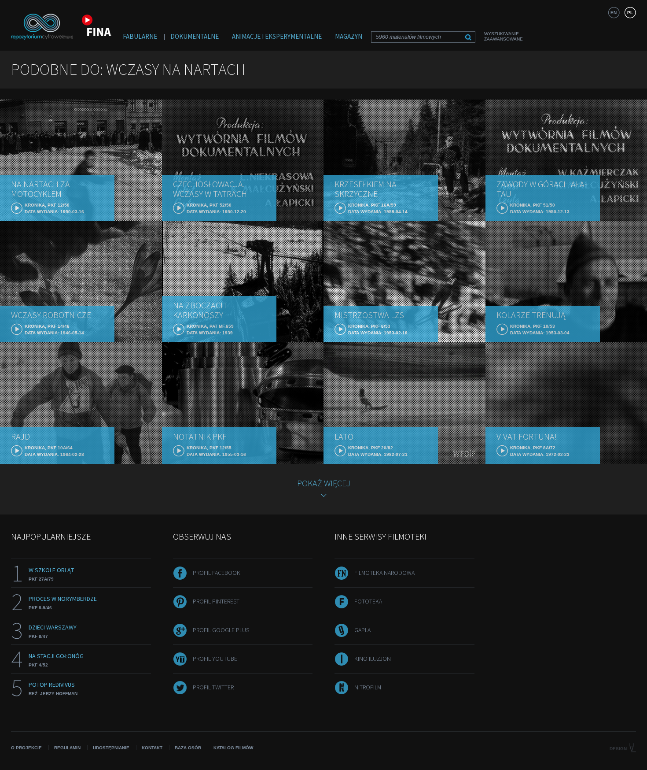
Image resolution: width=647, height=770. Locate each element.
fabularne (140, 36)
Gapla (362, 630)
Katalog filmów (233, 747)
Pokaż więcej (323, 483)
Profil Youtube (215, 659)
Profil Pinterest (216, 601)
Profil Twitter (213, 687)
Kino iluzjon (372, 659)
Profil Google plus (221, 630)
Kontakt (152, 747)
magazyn (348, 36)
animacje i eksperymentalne (277, 36)
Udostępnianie (111, 747)
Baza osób (188, 747)
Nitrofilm (367, 687)
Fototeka (368, 601)
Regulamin (67, 747)
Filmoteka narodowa (384, 573)
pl (630, 12)
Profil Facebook (216, 573)
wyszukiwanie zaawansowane (503, 36)
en (613, 12)
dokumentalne (194, 36)
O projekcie (26, 747)
